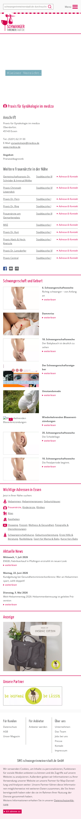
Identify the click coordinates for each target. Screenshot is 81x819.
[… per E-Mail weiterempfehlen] (11, 269)
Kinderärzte (28, 507)
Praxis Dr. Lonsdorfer (14, 250)
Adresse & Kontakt (68, 176)
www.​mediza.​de (11, 147)
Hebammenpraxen (32, 501)
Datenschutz (10, 727)
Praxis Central (10, 258)
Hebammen (14, 501)
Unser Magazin (11, 736)
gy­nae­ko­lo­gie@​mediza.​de (25, 143)
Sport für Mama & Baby (46, 538)
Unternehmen (62, 727)
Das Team (60, 731)
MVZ (5, 224)
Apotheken (14, 519)
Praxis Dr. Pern (11, 199)
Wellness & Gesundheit (41, 525)
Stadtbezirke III (44, 176)
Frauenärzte (14, 507)
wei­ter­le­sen (11, 565)
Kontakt (59, 745)
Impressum (61, 750)
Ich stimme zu (13, 811)
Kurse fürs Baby (69, 538)
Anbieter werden (38, 727)
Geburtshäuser (52, 501)
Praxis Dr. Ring (11, 206)
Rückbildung (25, 538)
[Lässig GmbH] (32, 696)
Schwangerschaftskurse (21, 535)
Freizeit (23, 525)
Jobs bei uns (61, 736)
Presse (58, 741)
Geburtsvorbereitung (46, 535)
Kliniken (40, 507)
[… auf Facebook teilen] (5, 269)
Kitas (10, 513)
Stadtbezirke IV (44, 187)
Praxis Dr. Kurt (11, 232)
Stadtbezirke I (43, 199)
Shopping (13, 525)
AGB (5, 731)
